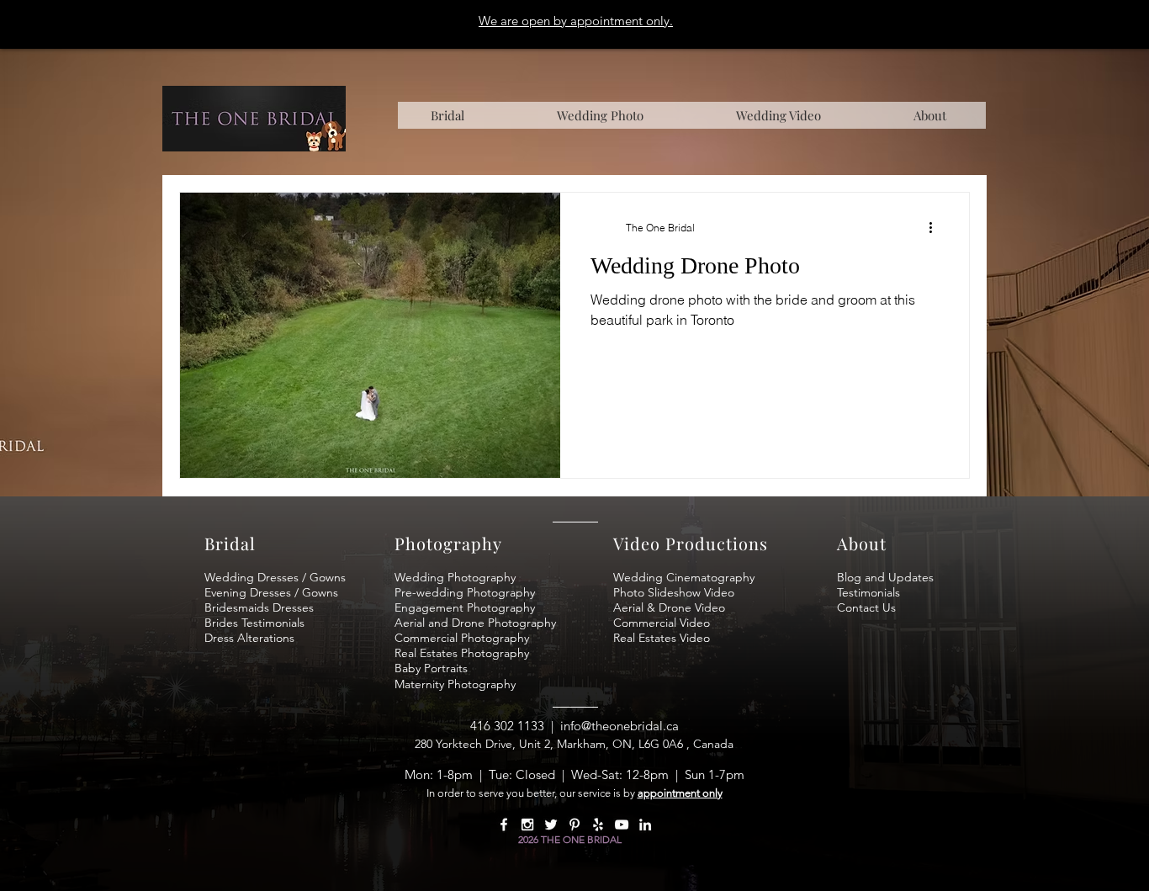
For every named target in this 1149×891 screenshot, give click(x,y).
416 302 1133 (507, 726)
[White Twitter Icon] (551, 824)
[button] (930, 115)
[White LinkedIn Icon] (645, 824)
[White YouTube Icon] (621, 824)
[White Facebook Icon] (503, 824)
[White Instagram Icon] (527, 824)
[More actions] (936, 227)
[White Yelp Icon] (598, 824)
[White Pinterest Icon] (574, 824)
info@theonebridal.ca (619, 726)
